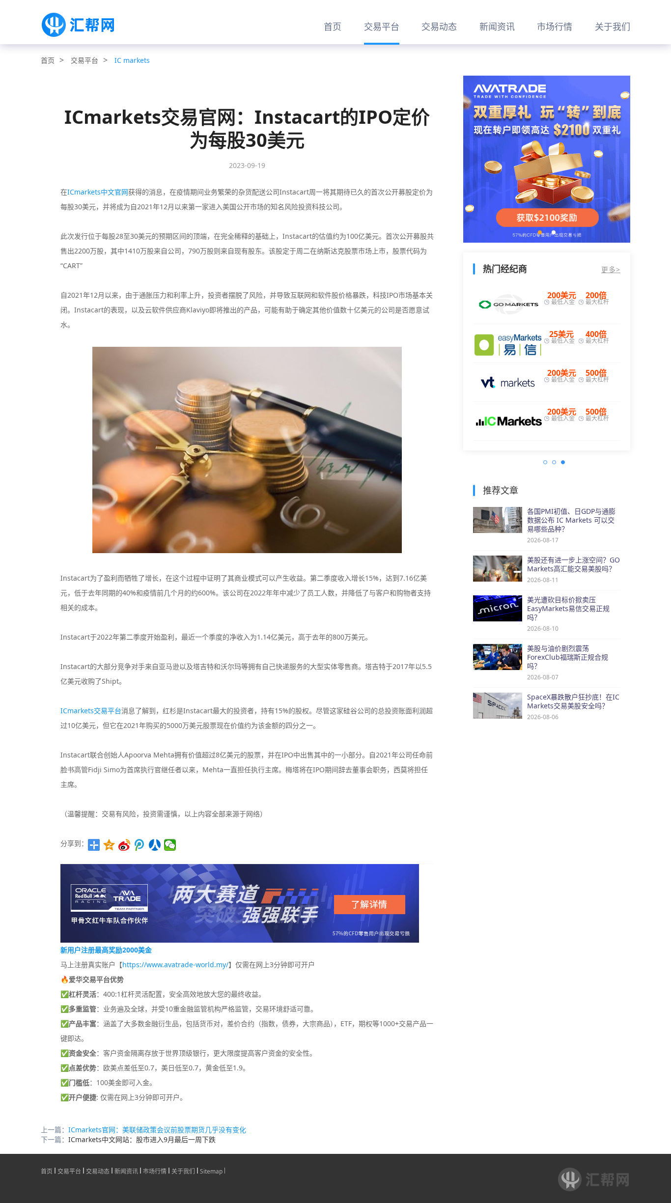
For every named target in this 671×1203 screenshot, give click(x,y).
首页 (332, 26)
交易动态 (439, 26)
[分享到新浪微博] (124, 845)
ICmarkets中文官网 (97, 191)
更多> (610, 269)
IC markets (132, 60)
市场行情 (554, 26)
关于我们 (612, 26)
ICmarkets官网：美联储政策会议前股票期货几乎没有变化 (157, 1129)
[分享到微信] (170, 845)
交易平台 (381, 26)
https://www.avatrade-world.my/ (175, 964)
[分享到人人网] (155, 845)
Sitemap (211, 1171)
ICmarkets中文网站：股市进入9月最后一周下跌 (142, 1139)
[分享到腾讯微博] (140, 845)
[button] (540, 232)
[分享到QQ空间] (109, 845)
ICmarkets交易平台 (90, 710)
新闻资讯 (497, 26)
